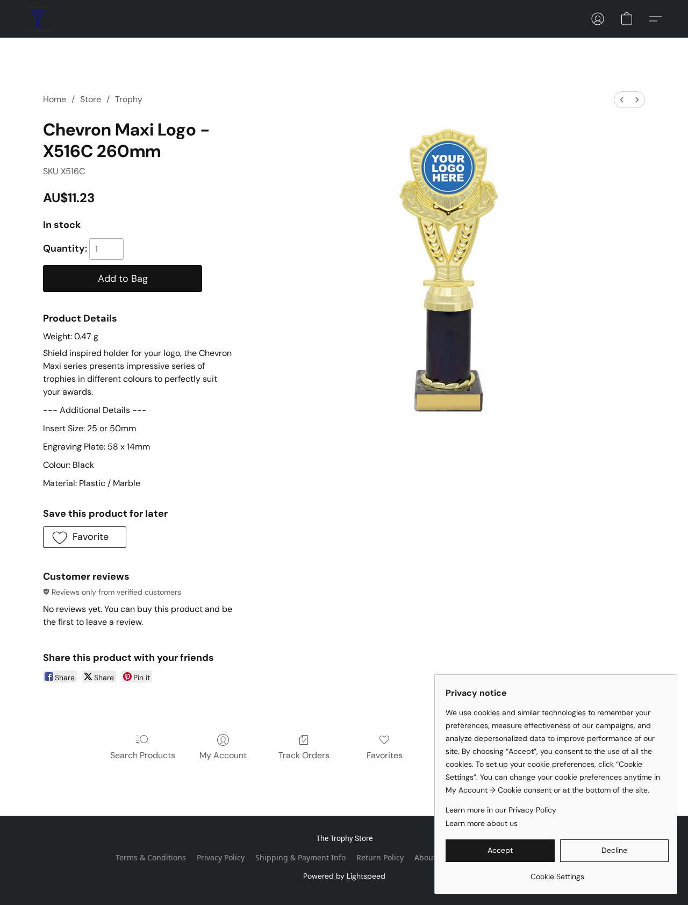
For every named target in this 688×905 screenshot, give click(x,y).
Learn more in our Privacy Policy (501, 810)
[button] (38, 18)
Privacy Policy (221, 857)
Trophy (128, 99)
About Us (430, 857)
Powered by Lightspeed (344, 876)
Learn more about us (482, 823)
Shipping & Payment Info (300, 857)
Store (90, 99)
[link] (557, 872)
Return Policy (380, 857)
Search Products (142, 755)
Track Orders (303, 755)
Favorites (385, 755)
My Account (223, 755)
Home (54, 99)
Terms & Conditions (151, 857)
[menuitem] (621, 100)
